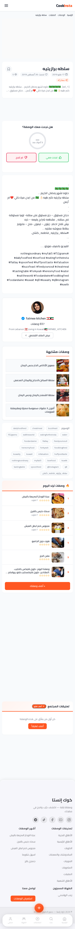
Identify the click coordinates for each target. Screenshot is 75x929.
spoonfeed (36, 467)
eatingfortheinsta (48, 435)
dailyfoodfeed (19, 428)
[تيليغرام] (35, 820)
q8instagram (53, 467)
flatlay (45, 441)
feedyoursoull (60, 441)
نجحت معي (51, 157)
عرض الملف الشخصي (39, 335)
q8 (66, 467)
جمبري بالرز (30, 861)
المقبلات (52, 15)
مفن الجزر (45, 555)
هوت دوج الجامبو (41, 541)
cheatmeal (37, 428)
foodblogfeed (60, 448)
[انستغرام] (69, 820)
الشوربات (68, 861)
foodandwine (30, 441)
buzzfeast (52, 428)
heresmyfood (28, 448)
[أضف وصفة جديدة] (39, 907)
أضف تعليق (38, 706)
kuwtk (64, 460)
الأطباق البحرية (65, 835)
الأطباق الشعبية (64, 880)
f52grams (12, 435)
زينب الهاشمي (65, 895)
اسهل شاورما (28, 854)
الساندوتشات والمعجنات (60, 854)
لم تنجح (19, 157)
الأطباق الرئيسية (64, 841)
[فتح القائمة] (6, 5)
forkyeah (44, 448)
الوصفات (61, 15)
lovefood (51, 460)
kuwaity (16, 454)
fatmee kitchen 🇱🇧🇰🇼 (40, 318)
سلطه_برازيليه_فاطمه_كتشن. (54, 473)
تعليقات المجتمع (58, 706)
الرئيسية (70, 15)
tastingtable (19, 467)
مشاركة (61, 80)
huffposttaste (60, 454)
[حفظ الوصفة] (9, 69)
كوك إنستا (62, 800)
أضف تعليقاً (37, 726)
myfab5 (37, 460)
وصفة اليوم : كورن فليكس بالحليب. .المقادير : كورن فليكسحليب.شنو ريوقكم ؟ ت (28, 570)
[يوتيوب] (61, 820)
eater (64, 435)
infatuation (43, 454)
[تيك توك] (44, 820)
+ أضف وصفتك (37, 586)
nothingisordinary (20, 460)
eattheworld (28, 435)
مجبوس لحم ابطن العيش (37, 525)
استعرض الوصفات (23, 898)
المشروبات (67, 867)
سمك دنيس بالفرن (40, 511)
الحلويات (68, 848)
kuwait (29, 454)
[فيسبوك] (52, 820)
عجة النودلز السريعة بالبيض (36, 496)
